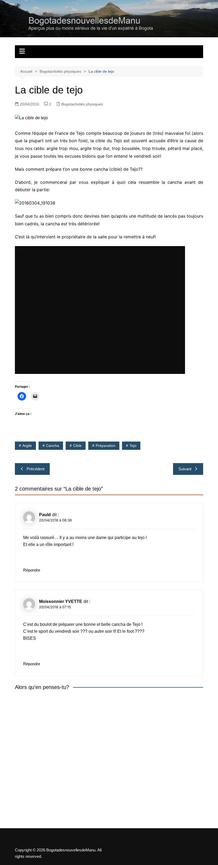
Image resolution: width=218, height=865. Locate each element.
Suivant (184, 469)
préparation (105, 445)
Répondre (31, 570)
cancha (52, 445)
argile (27, 445)
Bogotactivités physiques (82, 104)
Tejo (132, 445)
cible (77, 445)
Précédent (35, 469)
